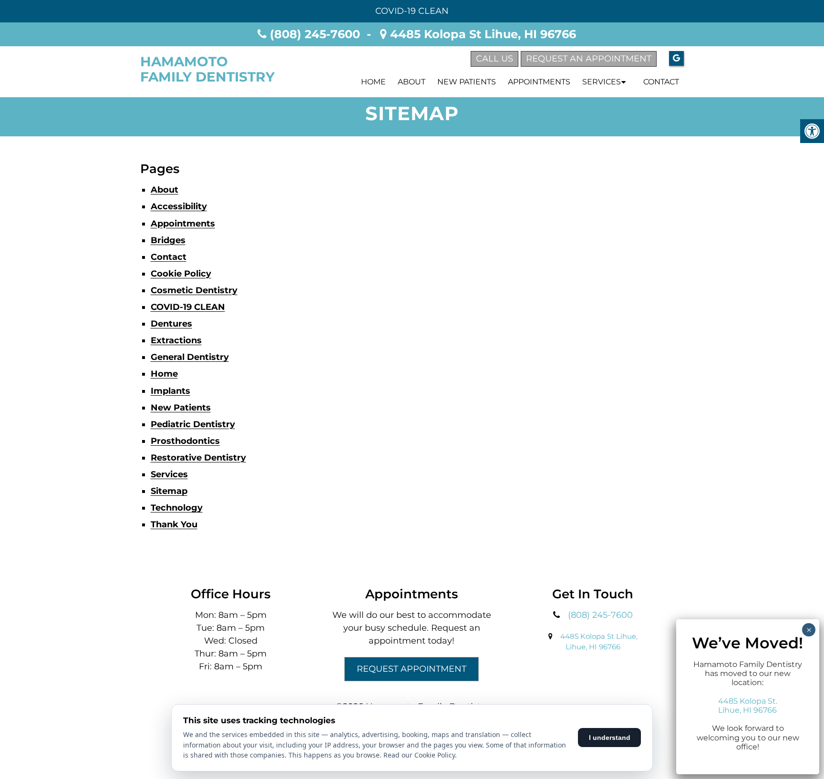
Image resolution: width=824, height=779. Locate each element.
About (411, 81)
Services (601, 81)
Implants (170, 391)
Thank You (174, 524)
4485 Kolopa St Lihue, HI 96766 (481, 34)
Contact (661, 81)
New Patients (466, 81)
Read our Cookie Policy (419, 754)
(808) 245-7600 (315, 34)
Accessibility (179, 206)
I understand (609, 737)
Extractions (176, 340)
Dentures (171, 323)
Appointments (539, 81)
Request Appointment (411, 669)
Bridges (168, 240)
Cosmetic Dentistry (194, 290)
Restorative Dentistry (198, 457)
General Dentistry (190, 357)
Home (373, 81)
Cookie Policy (181, 273)
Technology (177, 507)
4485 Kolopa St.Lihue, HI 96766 (747, 706)
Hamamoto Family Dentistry (207, 69)
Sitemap (169, 491)
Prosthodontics (185, 441)
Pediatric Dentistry (193, 424)
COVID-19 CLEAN (412, 11)
